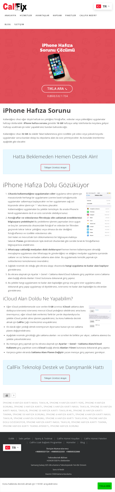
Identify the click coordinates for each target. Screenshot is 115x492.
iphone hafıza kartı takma (88, 422)
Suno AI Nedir (58, 469)
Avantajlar (42, 15)
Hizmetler (26, 15)
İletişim (19, 24)
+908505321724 (42, 451)
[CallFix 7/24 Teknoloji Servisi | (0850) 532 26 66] (54, 7)
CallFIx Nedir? (88, 15)
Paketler (70, 15)
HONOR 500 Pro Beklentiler (58, 460)
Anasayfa (10, 15)
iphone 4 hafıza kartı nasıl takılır (25, 402)
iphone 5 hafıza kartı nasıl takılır (66, 406)
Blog (8, 24)
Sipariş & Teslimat (43, 438)
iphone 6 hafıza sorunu (29, 418)
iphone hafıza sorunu (64, 426)
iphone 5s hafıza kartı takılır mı (50, 410)
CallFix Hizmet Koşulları (68, 438)
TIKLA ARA (55, 89)
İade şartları (24, 438)
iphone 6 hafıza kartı (60, 414)
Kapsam (57, 15)
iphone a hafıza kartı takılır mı (66, 418)
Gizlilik (11, 438)
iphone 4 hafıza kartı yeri (67, 402)
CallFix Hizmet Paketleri (95, 438)
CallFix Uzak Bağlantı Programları (46, 442)
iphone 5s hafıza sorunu (29, 414)
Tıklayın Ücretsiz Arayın (55, 167)
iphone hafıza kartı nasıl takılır (48, 422)
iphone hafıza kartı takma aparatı (26, 426)
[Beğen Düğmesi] (6, 395)
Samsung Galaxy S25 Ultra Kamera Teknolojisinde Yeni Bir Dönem (58, 465)
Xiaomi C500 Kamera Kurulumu (58, 474)
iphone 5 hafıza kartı (28, 406)
